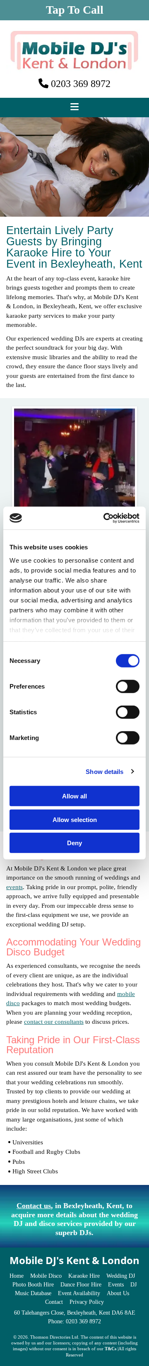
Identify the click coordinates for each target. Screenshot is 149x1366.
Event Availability (79, 1293)
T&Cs (110, 1348)
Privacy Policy (87, 1302)
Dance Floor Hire (80, 1284)
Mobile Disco (46, 1276)
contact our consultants (54, 1021)
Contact (54, 1302)
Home (17, 1276)
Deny (74, 842)
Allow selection (75, 819)
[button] (74, 10)
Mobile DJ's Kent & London (74, 1260)
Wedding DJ (120, 1276)
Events (116, 1284)
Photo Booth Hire (33, 1284)
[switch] (127, 686)
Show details (104, 771)
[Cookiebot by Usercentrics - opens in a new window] (105, 518)
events (14, 887)
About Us (118, 1293)
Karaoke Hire (84, 1276)
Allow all (74, 796)
